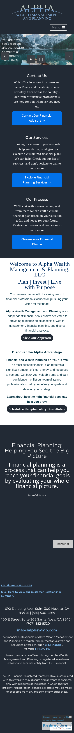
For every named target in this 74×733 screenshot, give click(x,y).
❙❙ (41, 59)
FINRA (39, 648)
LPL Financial (53, 644)
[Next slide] (69, 56)
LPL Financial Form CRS (16, 585)
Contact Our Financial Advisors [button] (37, 118)
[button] (58, 27)
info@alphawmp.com (37, 630)
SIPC (47, 648)
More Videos (37, 495)
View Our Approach (37, 338)
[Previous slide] (5, 56)
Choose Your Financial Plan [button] (37, 241)
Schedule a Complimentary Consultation (37, 409)
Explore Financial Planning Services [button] (36, 179)
